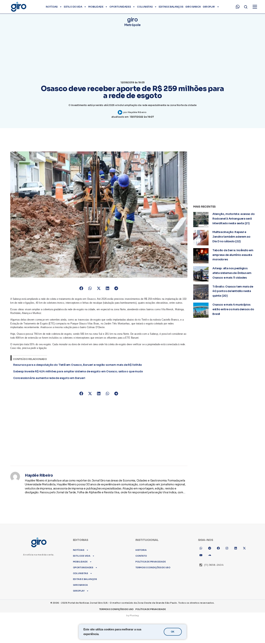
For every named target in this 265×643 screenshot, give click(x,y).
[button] (81, 288)
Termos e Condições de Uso (152, 567)
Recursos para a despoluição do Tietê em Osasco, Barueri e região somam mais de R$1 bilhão (77, 365)
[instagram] (227, 548)
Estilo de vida (73, 6)
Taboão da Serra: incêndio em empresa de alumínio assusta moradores (232, 255)
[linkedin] (236, 548)
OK (172, 631)
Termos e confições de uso (116, 609)
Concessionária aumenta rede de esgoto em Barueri (49, 378)
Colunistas (144, 6)
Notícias (52, 6)
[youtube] (201, 555)
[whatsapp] (238, 7)
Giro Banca (193, 6)
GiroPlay (209, 6)
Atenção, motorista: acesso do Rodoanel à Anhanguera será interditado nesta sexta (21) (233, 218)
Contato (141, 555)
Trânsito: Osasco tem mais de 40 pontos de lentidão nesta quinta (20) (232, 291)
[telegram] (209, 548)
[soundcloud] (209, 555)
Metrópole (132, 25)
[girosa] (244, 548)
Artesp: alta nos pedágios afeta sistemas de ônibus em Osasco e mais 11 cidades (231, 273)
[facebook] (218, 548)
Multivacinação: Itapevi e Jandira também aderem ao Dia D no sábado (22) (231, 236)
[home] (18, 7)
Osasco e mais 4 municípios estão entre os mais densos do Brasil (233, 309)
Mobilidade (95, 6)
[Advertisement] (98, 429)
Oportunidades (120, 6)
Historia (140, 550)
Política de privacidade (150, 561)
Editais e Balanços (171, 6)
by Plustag (132, 615)
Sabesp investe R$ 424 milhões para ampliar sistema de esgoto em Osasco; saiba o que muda (78, 371)
